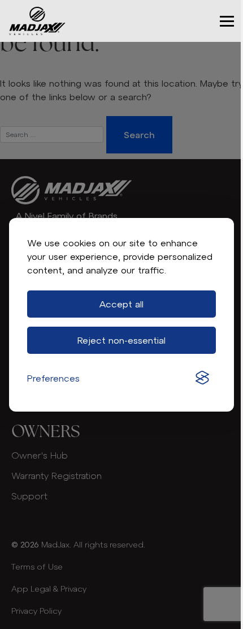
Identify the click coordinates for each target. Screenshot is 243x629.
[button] (227, 21)
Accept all (121, 304)
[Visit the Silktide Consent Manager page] (202, 378)
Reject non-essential (121, 340)
